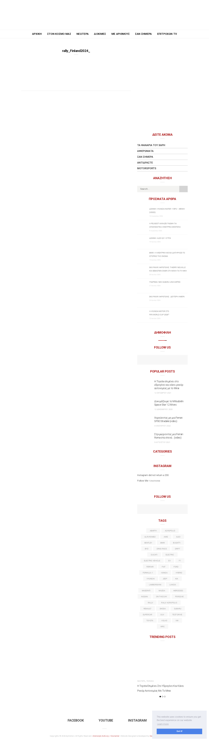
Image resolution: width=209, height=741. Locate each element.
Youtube (106, 720)
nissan (144, 596)
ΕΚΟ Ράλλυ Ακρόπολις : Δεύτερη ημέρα (167, 297)
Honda (164, 573)
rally (150, 603)
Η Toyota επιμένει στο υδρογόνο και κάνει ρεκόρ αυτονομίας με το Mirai (168, 385)
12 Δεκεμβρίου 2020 (163, 409)
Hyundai (151, 579)
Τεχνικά (150, 681)
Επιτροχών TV (167, 33)
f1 (180, 561)
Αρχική (37, 33)
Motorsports (146, 168)
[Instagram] (168, 360)
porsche (179, 596)
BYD (146, 549)
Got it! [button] (179, 731)
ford (176, 567)
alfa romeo (150, 537)
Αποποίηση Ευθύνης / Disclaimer (106, 736)
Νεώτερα (82, 33)
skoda (163, 609)
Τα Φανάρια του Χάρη (151, 145)
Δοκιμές (100, 33)
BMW (162, 543)
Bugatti (176, 543)
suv (162, 615)
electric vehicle (152, 561)
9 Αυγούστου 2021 (162, 442)
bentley (148, 543)
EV (169, 561)
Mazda (162, 591)
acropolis (170, 531)
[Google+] (156, 509)
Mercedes (178, 591)
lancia (172, 585)
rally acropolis (169, 603)
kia (176, 579)
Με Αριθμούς (120, 33)
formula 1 (148, 573)
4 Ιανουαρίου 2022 (162, 426)
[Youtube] (162, 360)
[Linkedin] (162, 509)
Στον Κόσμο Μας (59, 33)
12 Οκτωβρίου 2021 (162, 393)
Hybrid (179, 573)
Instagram (137, 720)
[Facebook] (156, 360)
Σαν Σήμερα (143, 33)
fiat (163, 567)
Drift (177, 549)
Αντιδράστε (145, 162)
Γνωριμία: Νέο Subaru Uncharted (164, 282)
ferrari (150, 567)
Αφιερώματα (145, 150)
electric (170, 555)
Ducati (154, 555)
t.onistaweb (154, 481)
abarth (153, 531)
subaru (177, 609)
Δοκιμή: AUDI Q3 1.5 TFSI (160, 238)
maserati (146, 591)
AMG (166, 537)
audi (178, 537)
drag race (162, 549)
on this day (161, 596)
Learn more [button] (163, 724)
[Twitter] (150, 509)
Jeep (165, 579)
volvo (164, 620)
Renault (147, 609)
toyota (149, 620)
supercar (147, 615)
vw (177, 620)
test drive (177, 615)
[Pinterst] (180, 509)
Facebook (76, 720)
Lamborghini (155, 585)
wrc (163, 626)
